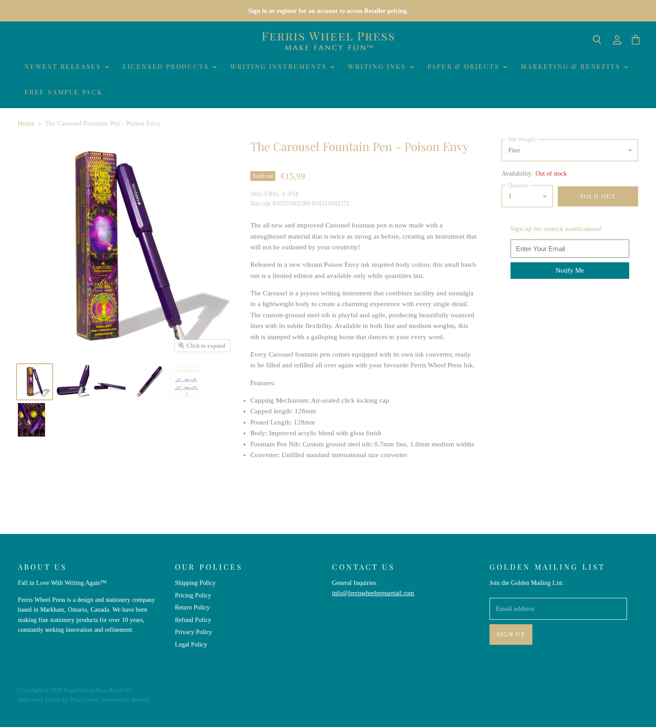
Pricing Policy (193, 595)
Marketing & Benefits (572, 66)
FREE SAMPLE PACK (64, 92)
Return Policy (192, 607)
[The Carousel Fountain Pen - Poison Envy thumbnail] (34, 381)
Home (26, 123)
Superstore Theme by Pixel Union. (59, 699)
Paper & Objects (465, 66)
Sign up (511, 634)
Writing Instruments (279, 66)
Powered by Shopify (126, 699)
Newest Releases (64, 66)
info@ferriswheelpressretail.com (373, 593)
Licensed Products (167, 66)
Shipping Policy (195, 582)
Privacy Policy (193, 631)
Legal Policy (191, 644)
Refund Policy (193, 619)
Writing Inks (378, 66)
